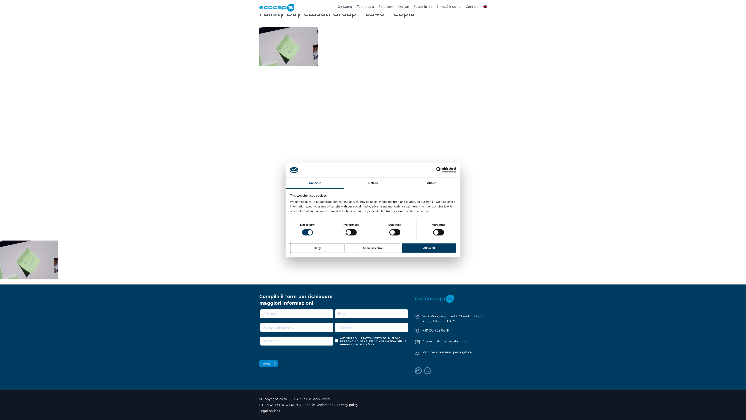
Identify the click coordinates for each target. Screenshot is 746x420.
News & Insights (449, 7)
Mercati (403, 7)
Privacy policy (347, 405)
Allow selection (373, 248)
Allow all (429, 248)
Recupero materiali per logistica (447, 352)
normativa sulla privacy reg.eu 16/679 (373, 343)
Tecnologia (365, 7)
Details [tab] (373, 183)
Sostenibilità (423, 7)
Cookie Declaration (319, 405)
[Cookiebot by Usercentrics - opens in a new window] (439, 170)
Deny (317, 248)
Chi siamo (345, 7)
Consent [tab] (315, 183)
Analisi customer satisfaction (444, 341)
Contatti (472, 7)
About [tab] (431, 183)
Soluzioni (385, 7)
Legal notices (269, 411)
